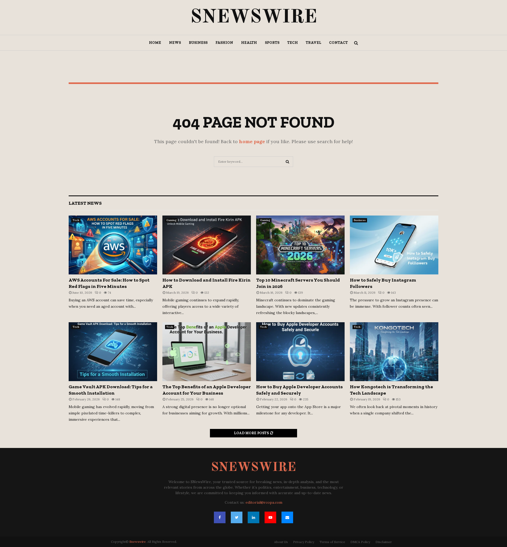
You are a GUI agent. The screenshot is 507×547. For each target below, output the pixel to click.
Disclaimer (383, 542)
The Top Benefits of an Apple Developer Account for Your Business (206, 390)
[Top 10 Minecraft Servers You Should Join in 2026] (300, 245)
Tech (292, 42)
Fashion (224, 42)
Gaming (171, 220)
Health (249, 42)
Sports (272, 42)
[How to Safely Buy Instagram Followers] (394, 245)
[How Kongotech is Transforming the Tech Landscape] (394, 351)
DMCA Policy (360, 542)
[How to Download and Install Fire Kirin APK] (206, 245)
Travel (313, 42)
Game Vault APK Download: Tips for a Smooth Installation (111, 390)
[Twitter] (236, 517)
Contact (338, 42)
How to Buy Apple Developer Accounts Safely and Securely (299, 390)
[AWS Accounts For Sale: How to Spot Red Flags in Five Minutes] (113, 245)
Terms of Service (332, 542)
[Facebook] (220, 517)
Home (155, 42)
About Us (281, 542)
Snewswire (137, 542)
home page (252, 141)
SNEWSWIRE (253, 17)
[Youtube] (270, 517)
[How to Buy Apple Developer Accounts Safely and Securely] (300, 351)
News (175, 42)
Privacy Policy (303, 542)
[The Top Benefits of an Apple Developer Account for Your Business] (206, 351)
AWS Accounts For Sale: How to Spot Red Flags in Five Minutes (109, 283)
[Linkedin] (253, 517)
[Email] (287, 517)
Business (198, 42)
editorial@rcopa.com (264, 502)
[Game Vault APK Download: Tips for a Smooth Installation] (113, 351)
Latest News (85, 203)
